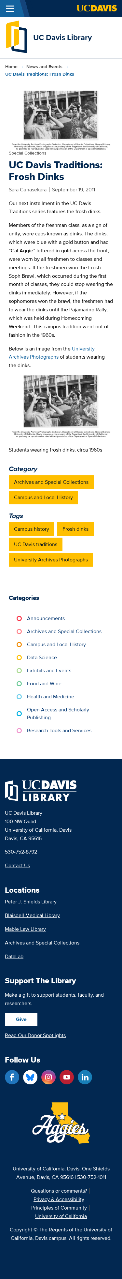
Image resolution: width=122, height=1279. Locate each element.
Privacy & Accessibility (59, 1199)
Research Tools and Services (59, 730)
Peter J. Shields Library (31, 901)
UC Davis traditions (35, 544)
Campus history (31, 529)
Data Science (42, 657)
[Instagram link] (48, 1077)
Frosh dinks (75, 529)
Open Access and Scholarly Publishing (58, 713)
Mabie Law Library (25, 929)
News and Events (44, 66)
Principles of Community (59, 1208)
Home (11, 66)
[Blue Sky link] (30, 1077)
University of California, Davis (46, 1168)
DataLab (14, 956)
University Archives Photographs (51, 559)
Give (21, 1019)
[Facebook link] (12, 1077)
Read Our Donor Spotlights (35, 1035)
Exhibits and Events (49, 670)
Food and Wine (44, 683)
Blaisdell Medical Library (32, 915)
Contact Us (17, 865)
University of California (61, 1216)
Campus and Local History (43, 497)
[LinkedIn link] (85, 1077)
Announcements (46, 618)
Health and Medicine (50, 696)
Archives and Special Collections (51, 482)
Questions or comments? (59, 1191)
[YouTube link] (67, 1077)
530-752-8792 (21, 851)
